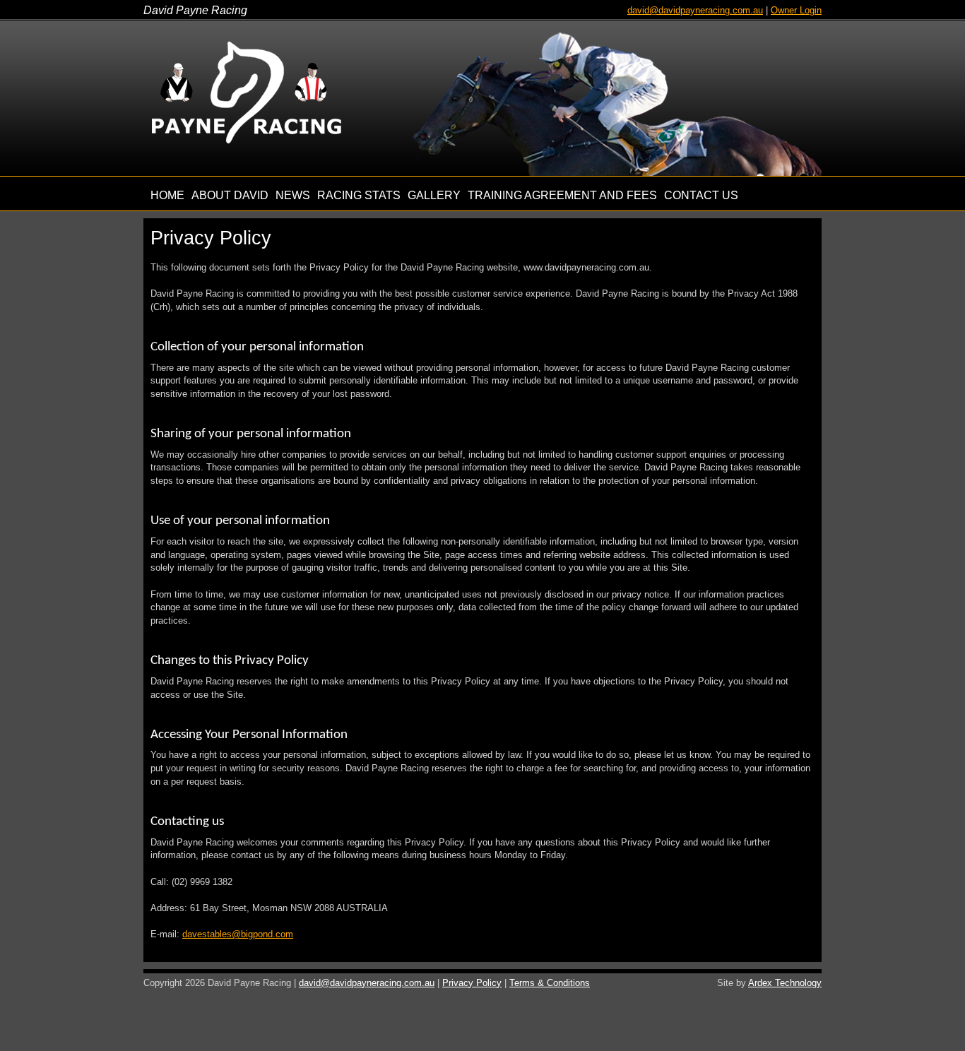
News (293, 195)
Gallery (434, 195)
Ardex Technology (785, 983)
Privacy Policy (472, 983)
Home (167, 195)
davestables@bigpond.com (237, 934)
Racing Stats (359, 195)
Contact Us (701, 195)
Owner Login (796, 10)
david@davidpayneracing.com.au (695, 10)
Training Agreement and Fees (562, 195)
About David (229, 195)
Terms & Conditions (549, 983)
